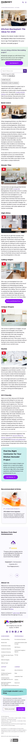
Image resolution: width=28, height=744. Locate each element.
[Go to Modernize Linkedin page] (15, 632)
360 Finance (17, 647)
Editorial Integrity (5, 659)
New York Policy (13, 720)
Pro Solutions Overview (20, 639)
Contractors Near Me (6, 648)
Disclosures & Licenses (11, 719)
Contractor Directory (6, 652)
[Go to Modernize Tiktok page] (18, 632)
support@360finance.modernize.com (10, 685)
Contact (3, 670)
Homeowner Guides (5, 645)
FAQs (16, 673)
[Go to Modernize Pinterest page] (7, 632)
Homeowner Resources (7, 7)
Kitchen (17, 7)
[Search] (23, 2)
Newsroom (17, 682)
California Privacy (5, 720)
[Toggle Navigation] (26, 2)
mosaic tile (16, 189)
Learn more (16, 613)
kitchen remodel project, (18, 439)
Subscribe (21, 709)
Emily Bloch (12, 76)
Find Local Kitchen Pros (13, 301)
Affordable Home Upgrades (12, 511)
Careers (16, 679)
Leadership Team (19, 676)
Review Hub (4, 642)
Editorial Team (4, 663)
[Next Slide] (17, 575)
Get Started (13, 63)
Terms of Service (9, 725)
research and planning (10, 83)
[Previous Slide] (11, 575)
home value (6, 80)
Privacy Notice (4, 717)
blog (12, 609)
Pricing (16, 654)
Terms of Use (11, 717)
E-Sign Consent (18, 717)
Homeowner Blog (5, 639)
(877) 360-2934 (4, 683)
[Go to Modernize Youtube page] (21, 632)
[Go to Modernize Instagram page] (10, 632)
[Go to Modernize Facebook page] (13, 632)
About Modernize (19, 670)
